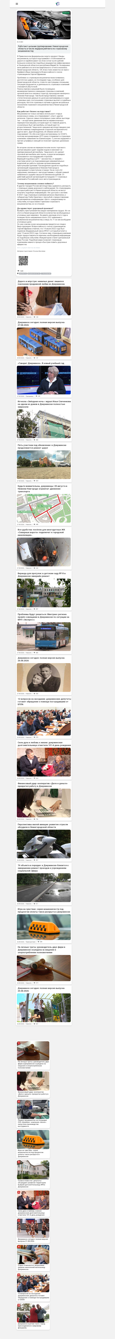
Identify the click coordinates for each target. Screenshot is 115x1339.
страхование (46, 273)
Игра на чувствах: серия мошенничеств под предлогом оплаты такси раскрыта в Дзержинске (44, 910)
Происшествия (30, 942)
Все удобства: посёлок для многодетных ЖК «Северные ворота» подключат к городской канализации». (41, 532)
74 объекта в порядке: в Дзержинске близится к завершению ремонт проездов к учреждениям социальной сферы (43, 868)
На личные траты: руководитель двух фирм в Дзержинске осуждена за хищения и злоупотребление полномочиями (41, 950)
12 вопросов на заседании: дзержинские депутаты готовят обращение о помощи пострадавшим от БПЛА (44, 702)
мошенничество (34, 273)
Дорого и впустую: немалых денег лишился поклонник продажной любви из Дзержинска (41, 282)
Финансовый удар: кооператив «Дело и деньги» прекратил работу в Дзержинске (43, 784)
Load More (44, 1030)
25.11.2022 (20, 42)
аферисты (23, 273)
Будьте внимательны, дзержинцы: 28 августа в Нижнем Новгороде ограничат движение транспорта (42, 489)
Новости (66, 13)
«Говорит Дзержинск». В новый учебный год (41, 363)
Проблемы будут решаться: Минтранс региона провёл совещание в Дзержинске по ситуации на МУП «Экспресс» (43, 617)
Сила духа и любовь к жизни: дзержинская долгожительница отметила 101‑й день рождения (44, 744)
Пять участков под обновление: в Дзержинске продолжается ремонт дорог (42, 446)
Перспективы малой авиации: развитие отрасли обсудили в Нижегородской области (43, 825)
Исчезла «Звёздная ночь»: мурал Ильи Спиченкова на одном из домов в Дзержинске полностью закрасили (44, 404)
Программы (29, 396)
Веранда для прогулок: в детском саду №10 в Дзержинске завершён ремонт (42, 574)
